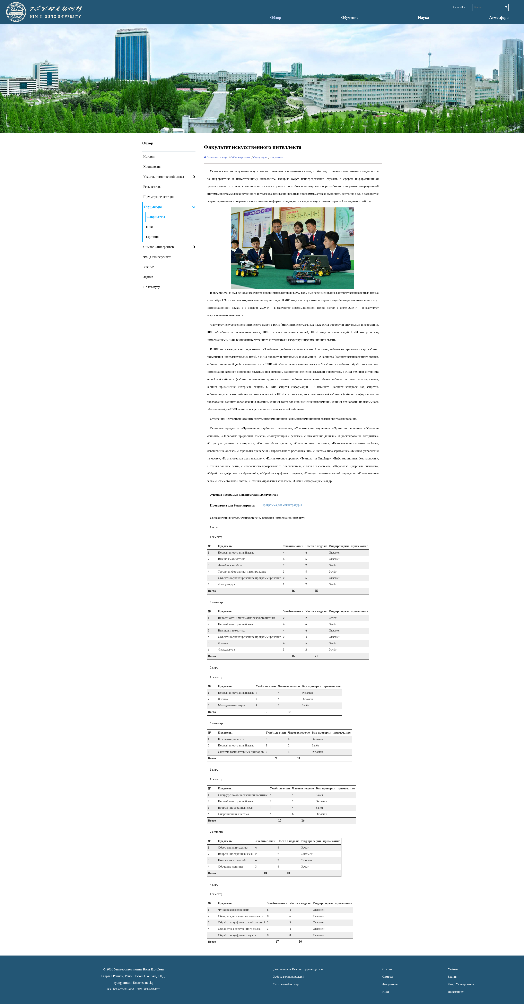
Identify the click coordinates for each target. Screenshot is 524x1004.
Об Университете (240, 157)
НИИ (149, 227)
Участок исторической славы (163, 177)
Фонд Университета (157, 257)
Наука (423, 17)
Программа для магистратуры (282, 505)
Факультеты (156, 217)
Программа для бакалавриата (232, 505)
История (149, 157)
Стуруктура (153, 207)
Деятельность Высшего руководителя (298, 969)
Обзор (275, 17)
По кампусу (151, 287)
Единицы (152, 237)
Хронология (151, 167)
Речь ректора (152, 187)
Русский (458, 7)
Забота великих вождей (288, 976)
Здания (148, 277)
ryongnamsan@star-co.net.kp (133, 983)
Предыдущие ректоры (158, 197)
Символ (387, 976)
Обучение (349, 17)
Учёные (148, 267)
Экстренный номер (286, 984)
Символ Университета (159, 247)
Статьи (387, 969)
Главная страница (216, 157)
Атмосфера (499, 17)
